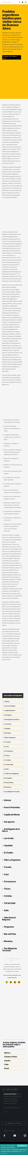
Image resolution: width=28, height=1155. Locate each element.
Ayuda (5, 1111)
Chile (6, 1064)
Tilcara (7, 755)
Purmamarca (8, 751)
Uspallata (7, 728)
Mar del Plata (8, 782)
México (7, 1053)
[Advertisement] (14, 78)
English (4, 58)
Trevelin (7, 742)
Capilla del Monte (9, 710)
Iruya (6, 746)
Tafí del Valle (8, 764)
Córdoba (7, 760)
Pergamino (8, 778)
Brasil (6, 1068)
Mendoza (7, 787)
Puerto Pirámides (9, 706)
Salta (6, 769)
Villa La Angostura (10, 737)
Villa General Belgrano (11, 773)
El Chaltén (7, 733)
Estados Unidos (10, 1057)
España (7, 1061)
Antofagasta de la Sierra (11, 719)
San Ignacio (8, 715)
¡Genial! (22, 1145)
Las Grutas (7, 724)
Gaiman (6, 701)
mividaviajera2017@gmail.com (12, 1107)
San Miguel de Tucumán (12, 791)
